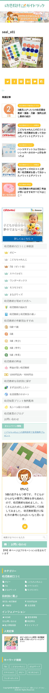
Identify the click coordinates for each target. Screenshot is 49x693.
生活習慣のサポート (19, 394)
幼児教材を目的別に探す (17, 381)
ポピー (13, 252)
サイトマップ (32, 625)
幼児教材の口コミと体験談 (19, 246)
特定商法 (31, 621)
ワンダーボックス (18, 280)
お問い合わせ (11, 419)
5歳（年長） (16, 354)
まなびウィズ (16, 294)
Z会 (6, 586)
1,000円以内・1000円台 (21, 374)
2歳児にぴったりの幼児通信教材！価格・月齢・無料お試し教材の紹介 (32, 113)
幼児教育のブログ (14, 413)
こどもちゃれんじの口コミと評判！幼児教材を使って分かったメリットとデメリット (32, 132)
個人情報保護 (10, 625)
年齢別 (7, 605)
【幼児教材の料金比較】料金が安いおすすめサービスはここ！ (32, 192)
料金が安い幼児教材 (19, 367)
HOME (7, 617)
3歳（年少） (16, 340)
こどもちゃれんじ (18, 259)
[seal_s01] (28, 81)
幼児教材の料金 (12, 361)
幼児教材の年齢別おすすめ (19, 320)
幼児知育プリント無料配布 (19, 400)
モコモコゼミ (16, 287)
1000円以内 (31, 601)
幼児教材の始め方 (18, 307)
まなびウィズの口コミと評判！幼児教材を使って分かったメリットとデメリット (32, 172)
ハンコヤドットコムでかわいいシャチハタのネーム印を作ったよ (32, 152)
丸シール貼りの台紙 (19, 407)
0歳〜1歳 (14, 326)
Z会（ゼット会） (18, 266)
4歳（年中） (16, 347)
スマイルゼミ (16, 273)
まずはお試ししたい (19, 387)
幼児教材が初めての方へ (17, 300)
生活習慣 (31, 605)
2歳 (11, 333)
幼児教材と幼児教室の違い (23, 314)
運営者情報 (32, 617)
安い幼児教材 (11, 601)
